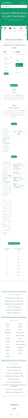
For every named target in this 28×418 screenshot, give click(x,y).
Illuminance (20, 347)
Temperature (21, 30)
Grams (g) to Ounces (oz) (14, 306)
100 (18, 253)
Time (7, 344)
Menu (22, 2)
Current (20, 323)
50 (7, 262)
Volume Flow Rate (20, 344)
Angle (20, 353)
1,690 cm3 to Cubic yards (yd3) (14, 389)
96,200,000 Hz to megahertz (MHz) (14, 376)
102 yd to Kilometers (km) (14, 381)
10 (6, 256)
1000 (18, 256)
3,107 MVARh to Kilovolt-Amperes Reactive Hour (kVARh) (14, 385)
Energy (20, 338)
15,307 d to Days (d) (14, 379)
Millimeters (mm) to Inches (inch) (14, 304)
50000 (18, 269)
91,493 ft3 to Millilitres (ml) (14, 392)
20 (7, 259)
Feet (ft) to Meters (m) (14, 312)
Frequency (20, 350)
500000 (18, 275)
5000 (18, 262)
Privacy (18, 414)
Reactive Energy (20, 341)
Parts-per (7, 347)
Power (20, 329)
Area (7, 335)
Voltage (20, 326)
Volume (18, 95)
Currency (5, 30)
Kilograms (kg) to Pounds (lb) (14, 298)
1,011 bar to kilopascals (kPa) (14, 373)
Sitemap (11, 414)
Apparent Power (20, 335)
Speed (7, 350)
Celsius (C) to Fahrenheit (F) (14, 309)
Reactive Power (20, 332)
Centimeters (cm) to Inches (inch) (14, 301)
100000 (18, 272)
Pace (7, 353)
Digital (8, 341)
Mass (10, 30)
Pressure (7, 356)
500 (7, 269)
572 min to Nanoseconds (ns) (14, 367)
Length (14, 30)
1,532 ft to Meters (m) (14, 370)
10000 (18, 266)
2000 (18, 259)
